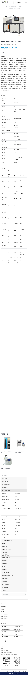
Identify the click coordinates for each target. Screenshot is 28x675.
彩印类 (3, 543)
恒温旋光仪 (4, 560)
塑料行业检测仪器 (12, 6)
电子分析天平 (5, 481)
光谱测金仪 (4, 546)
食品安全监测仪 (5, 584)
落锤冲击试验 (17, 519)
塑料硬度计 (4, 525)
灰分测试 (4, 519)
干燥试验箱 (4, 511)
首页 (6, 6)
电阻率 (16, 528)
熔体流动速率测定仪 (6, 508)
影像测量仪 (4, 581)
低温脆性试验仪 (18, 522)
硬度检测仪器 (5, 587)
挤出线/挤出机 (4, 493)
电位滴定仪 (4, 552)
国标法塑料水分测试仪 (6, 499)
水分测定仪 (4, 478)
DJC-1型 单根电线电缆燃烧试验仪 (7, 452)
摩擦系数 (16, 531)
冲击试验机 (17, 511)
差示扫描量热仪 (18, 508)
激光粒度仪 (4, 563)
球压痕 (16, 534)
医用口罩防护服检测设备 (7, 575)
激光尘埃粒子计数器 (6, 549)
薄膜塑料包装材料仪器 (7, 540)
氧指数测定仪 (17, 493)
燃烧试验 (4, 522)
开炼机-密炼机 (20, 6)
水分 (15, 502)
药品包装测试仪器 (6, 572)
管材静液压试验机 (5, 516)
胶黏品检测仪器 (5, 555)
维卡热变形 (17, 514)
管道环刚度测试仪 (5, 534)
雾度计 (3, 505)
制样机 (3, 528)
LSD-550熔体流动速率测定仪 (6, 468)
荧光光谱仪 (4, 531)
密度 (15, 505)
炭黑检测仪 (4, 502)
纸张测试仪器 (5, 578)
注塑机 (16, 496)
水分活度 (4, 590)
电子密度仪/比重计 (6, 484)
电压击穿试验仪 (18, 516)
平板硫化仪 (4, 537)
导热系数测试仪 (5, 496)
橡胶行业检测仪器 (6, 558)
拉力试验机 (4, 487)
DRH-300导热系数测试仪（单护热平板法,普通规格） (20, 452)
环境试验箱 (4, 569)
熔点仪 (3, 514)
